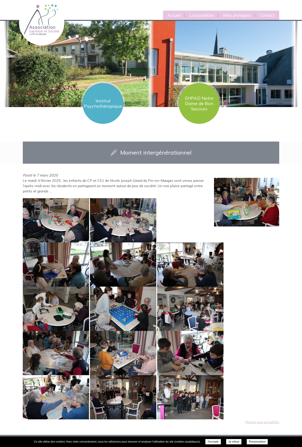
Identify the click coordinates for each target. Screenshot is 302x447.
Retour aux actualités (262, 422)
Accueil (174, 15)
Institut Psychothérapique (103, 103)
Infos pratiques (237, 15)
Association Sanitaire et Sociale (39, 14)
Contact (267, 15)
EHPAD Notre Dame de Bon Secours (199, 103)
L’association (201, 15)
